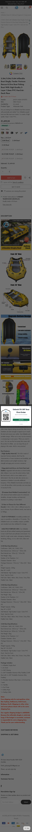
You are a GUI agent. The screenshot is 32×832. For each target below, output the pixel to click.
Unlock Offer (21, 419)
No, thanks (21, 424)
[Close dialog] (30, 407)
